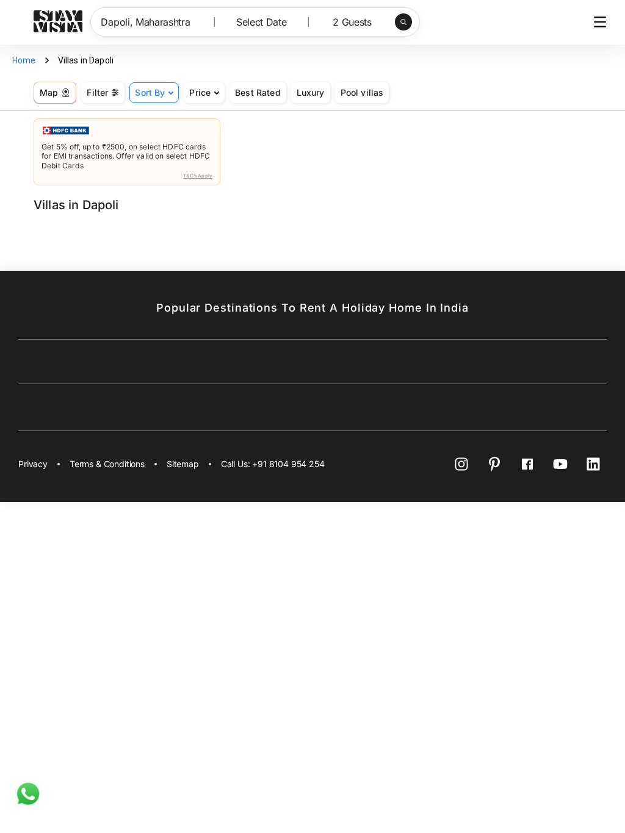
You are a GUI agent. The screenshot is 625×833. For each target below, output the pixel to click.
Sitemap (183, 464)
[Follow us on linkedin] (593, 464)
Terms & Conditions (107, 464)
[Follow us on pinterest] (494, 464)
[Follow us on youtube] (560, 464)
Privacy (33, 464)
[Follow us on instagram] (461, 464)
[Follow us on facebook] (527, 464)
